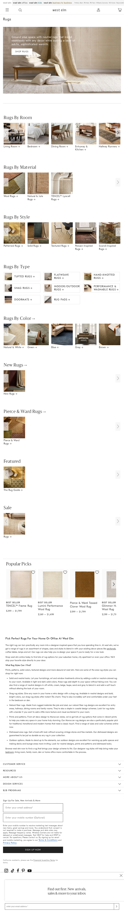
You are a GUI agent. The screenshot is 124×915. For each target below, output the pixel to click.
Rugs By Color (17, 319)
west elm (7, 3)
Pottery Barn (79, 3)
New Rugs (13, 365)
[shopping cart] (120, 10)
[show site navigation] (7, 10)
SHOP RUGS (22, 51)
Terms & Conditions (48, 840)
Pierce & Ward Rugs (23, 412)
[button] (20, 10)
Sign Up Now (33, 849)
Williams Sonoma (102, 3)
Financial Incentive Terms (44, 860)
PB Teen (92, 3)
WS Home (112, 3)
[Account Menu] (98, 10)
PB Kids (86, 3)
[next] (113, 584)
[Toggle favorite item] (33, 572)
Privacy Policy (10, 842)
